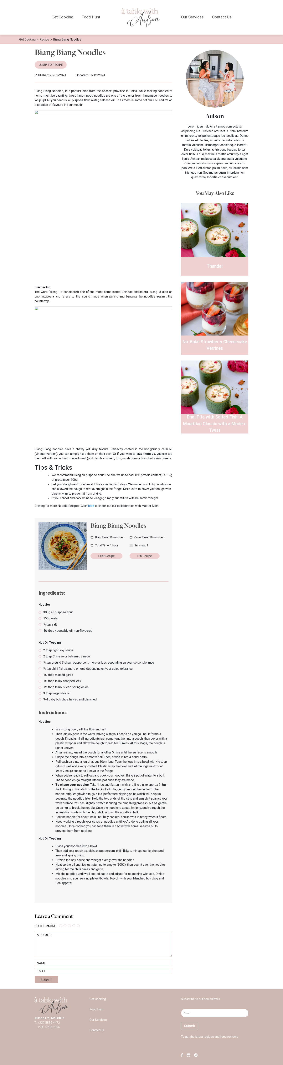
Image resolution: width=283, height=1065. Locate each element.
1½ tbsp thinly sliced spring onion (66, 687)
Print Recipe (106, 556)
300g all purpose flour (58, 612)
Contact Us (222, 17)
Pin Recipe (144, 556)
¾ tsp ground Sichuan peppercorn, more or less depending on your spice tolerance (98, 662)
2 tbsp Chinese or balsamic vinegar (67, 656)
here (91, 506)
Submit (189, 1026)
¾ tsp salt (50, 624)
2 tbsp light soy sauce (58, 650)
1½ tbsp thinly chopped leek (62, 681)
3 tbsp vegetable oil (56, 693)
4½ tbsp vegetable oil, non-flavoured (67, 630)
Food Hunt (91, 17)
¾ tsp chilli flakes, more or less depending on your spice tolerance (88, 668)
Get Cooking (62, 17)
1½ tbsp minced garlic (58, 675)
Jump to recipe (51, 65)
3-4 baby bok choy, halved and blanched (70, 699)
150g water (51, 618)
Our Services (192, 17)
